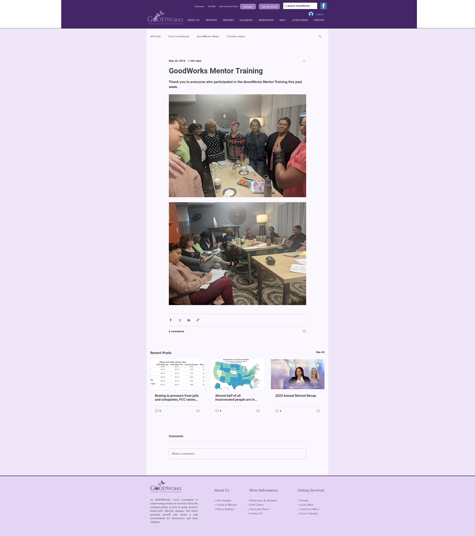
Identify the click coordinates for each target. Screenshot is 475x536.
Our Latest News (259, 509)
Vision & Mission (227, 504)
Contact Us (256, 513)
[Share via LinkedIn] (189, 320)
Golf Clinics (257, 504)
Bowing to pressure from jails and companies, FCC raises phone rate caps (177, 397)
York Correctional (178, 36)
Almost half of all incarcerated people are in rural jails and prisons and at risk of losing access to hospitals (236, 397)
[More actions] (304, 61)
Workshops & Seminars (263, 500)
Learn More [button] (307, 504)
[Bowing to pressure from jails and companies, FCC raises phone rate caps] (177, 374)
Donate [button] (304, 500)
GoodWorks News (208, 36)
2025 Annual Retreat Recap (295, 396)
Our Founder (224, 500)
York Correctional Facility (228, 6)
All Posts (155, 36)
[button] (248, 6)
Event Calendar (309, 513)
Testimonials (199, 6)
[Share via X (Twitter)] (179, 320)
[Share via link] (198, 320)
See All (320, 352)
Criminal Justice (236, 36)
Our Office (212, 6)
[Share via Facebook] (170, 320)
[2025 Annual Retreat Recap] (298, 374)
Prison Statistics (226, 509)
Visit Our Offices (309, 509)
